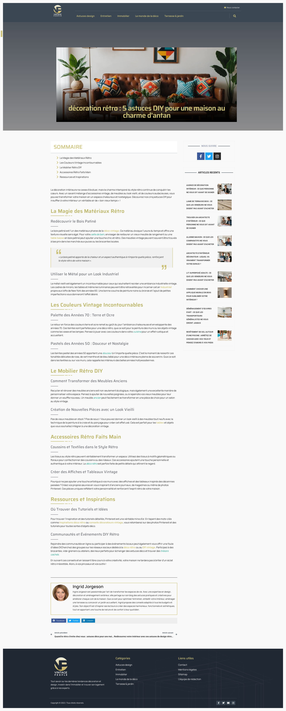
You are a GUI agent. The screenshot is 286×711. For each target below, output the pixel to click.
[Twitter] (223, 703)
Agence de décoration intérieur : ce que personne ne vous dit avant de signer (200, 188)
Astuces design (86, 16)
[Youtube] (228, 703)
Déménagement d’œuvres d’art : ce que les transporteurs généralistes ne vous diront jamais (199, 316)
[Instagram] (233, 703)
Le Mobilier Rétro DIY (71, 167)
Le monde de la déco (146, 16)
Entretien (106, 16)
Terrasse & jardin (174, 16)
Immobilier (123, 16)
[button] (234, 15)
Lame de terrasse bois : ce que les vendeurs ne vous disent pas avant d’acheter (200, 205)
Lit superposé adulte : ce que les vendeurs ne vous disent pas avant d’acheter (200, 276)
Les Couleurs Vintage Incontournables (80, 162)
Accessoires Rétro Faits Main (75, 172)
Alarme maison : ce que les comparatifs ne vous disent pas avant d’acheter (200, 240)
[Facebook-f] (218, 703)
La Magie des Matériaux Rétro (75, 157)
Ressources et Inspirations (74, 177)
